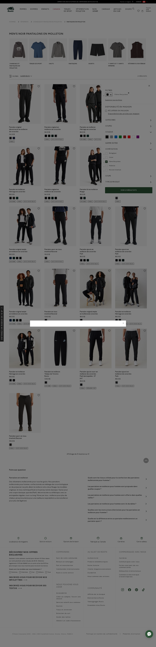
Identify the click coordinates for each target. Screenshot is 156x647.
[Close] (123, 323)
